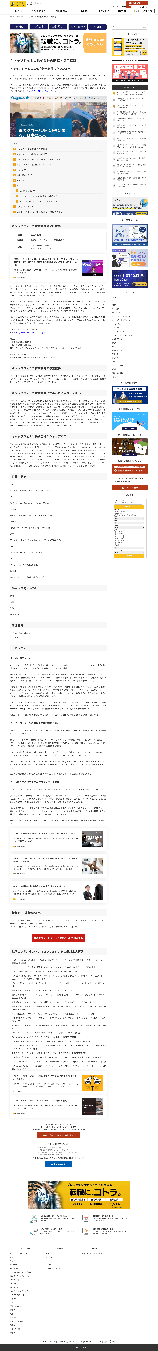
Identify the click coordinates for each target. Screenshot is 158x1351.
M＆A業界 (115, 309)
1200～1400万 (120, 537)
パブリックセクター (119, 331)
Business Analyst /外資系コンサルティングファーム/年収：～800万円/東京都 (44, 1037)
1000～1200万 (120, 535)
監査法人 (115, 362)
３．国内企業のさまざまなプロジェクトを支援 (38, 201)
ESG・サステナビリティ (120, 297)
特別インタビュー (71, 1342)
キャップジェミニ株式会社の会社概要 (32, 149)
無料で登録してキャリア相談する (58, 1135)
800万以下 (119, 531)
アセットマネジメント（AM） (122, 316)
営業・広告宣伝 (117, 350)
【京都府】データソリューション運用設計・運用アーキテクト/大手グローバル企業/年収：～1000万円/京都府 (56, 1057)
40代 (127, 515)
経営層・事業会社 (118, 365)
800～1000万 (119, 533)
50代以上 (133, 515)
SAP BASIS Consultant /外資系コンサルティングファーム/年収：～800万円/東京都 (46, 1032)
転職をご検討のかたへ (26, 206)
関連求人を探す (58, 1164)
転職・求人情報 (117, 373)
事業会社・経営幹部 (53, 1268)
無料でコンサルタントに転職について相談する (58, 938)
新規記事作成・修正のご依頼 (92, 1253)
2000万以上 (119, 544)
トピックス (21, 185)
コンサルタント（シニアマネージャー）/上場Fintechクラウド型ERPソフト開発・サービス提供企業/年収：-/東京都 (59, 1061)
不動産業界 (116, 343)
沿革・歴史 (21, 170)
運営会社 (105, 1342)
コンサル (49, 1257)
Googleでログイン (145, 11)
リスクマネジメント (119, 339)
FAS (113, 301)
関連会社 (20, 180)
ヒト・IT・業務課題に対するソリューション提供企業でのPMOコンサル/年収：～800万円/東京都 (51, 1041)
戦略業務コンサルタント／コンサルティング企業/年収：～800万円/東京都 (42, 990)
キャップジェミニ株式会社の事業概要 (32, 154)
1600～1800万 (120, 540)
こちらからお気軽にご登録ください (40, 91)
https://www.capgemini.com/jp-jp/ (29, 332)
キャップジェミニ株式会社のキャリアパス (34, 164)
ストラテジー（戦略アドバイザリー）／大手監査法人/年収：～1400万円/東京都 (44, 971)
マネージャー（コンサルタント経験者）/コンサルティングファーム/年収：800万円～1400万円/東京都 (53, 967)
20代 (117, 515)
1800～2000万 (120, 542)
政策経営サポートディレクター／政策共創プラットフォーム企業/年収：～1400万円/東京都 (49, 1053)
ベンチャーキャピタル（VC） (122, 335)
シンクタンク (116, 328)
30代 (122, 515)
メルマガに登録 (131, 487)
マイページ (95, 1342)
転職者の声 (84, 1342)
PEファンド (116, 312)
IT (47, 1261)
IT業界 (114, 305)
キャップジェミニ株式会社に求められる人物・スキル (38, 159)
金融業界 (115, 377)
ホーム (47, 1342)
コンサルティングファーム (121, 320)
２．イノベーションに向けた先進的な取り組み (38, 196)
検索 (144, 27)
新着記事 (115, 358)
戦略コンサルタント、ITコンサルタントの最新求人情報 (39, 212)
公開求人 (118, 511)
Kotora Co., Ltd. (80, 1347)
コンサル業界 (116, 324)
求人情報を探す (57, 1342)
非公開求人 (126, 511)
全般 (113, 346)
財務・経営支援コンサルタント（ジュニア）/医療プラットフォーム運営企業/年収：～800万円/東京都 (53, 1013)
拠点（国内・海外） (25, 175)
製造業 (114, 369)
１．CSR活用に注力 (27, 190)
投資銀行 (115, 354)
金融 (47, 1253)
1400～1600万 (120, 538)
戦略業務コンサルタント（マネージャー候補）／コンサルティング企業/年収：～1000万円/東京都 (51, 1002)
